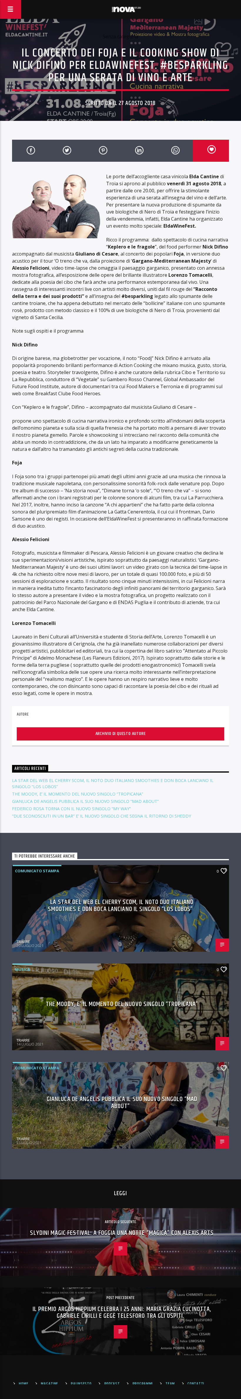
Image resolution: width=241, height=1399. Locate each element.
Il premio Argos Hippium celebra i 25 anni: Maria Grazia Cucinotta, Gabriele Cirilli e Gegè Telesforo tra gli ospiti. (122, 1312)
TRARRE (23, 941)
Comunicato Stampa (37, 870)
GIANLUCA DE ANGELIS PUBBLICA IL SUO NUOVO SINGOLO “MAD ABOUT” (85, 801)
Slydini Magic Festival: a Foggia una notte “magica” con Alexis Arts (122, 1233)
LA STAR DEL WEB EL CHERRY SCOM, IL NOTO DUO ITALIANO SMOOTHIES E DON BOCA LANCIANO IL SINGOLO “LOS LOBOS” (120, 905)
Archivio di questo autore (121, 733)
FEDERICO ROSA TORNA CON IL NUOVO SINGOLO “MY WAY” (71, 808)
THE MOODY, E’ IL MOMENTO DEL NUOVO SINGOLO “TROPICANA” (77, 794)
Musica (22, 969)
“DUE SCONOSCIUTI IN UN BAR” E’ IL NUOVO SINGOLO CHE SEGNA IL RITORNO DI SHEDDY (101, 816)
